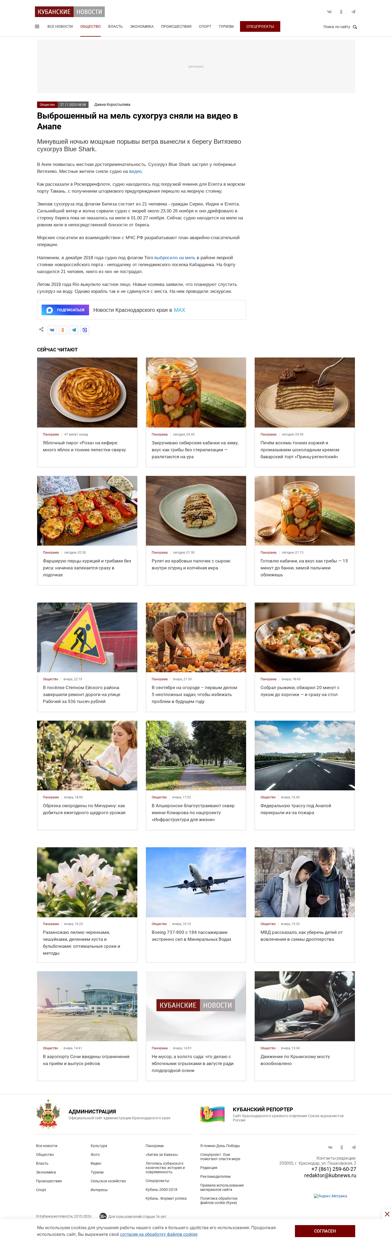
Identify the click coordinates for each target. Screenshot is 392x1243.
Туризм (226, 26)
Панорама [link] (51, 434)
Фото (95, 1154)
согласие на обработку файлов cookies (159, 1234)
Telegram (353, 12)
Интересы (99, 1190)
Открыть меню (37, 27)
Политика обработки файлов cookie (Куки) (218, 1200)
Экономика (142, 26)
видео (135, 171)
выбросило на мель (174, 257)
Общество (90, 26)
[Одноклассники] (63, 330)
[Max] (85, 330)
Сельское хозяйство (108, 1181)
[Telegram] (74, 330)
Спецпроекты (260, 26)
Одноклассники (341, 12)
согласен (325, 1231)
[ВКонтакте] (52, 330)
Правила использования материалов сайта (222, 1187)
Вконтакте (329, 12)
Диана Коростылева (112, 104)
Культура (99, 1146)
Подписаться (70, 310)
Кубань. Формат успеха (166, 1198)
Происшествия (176, 26)
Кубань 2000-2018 (161, 1189)
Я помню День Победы (220, 1146)
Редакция (208, 1168)
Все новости (60, 26)
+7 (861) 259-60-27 (333, 1169)
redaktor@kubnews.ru (330, 1175)
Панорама (155, 1146)
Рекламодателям (215, 1176)
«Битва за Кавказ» (162, 1154)
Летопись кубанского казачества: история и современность (165, 1167)
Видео (96, 1163)
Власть (115, 26)
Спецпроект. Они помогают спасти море (220, 1156)
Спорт (205, 26)
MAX (179, 310)
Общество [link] (50, 679)
